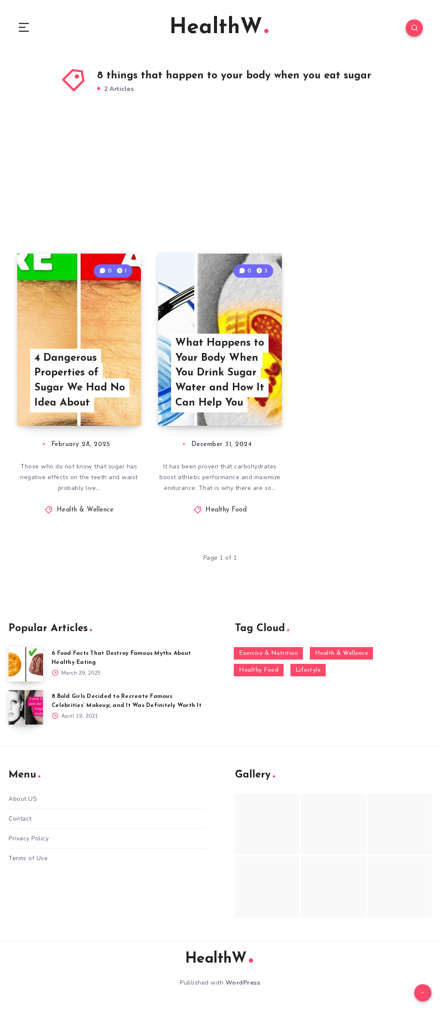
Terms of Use (28, 858)
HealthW (215, 28)
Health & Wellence (85, 510)
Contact (20, 819)
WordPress (243, 983)
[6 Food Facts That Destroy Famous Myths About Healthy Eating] (26, 664)
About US (23, 799)
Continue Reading (110, 401)
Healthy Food (226, 510)
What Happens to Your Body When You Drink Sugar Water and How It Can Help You (219, 373)
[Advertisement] (220, 184)
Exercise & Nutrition (268, 653)
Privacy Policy (29, 838)
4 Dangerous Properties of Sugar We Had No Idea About (79, 380)
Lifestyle (308, 670)
